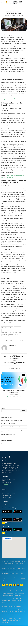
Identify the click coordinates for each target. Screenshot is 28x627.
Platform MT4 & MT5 (7, 497)
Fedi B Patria (12, 15)
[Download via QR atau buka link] (7, 511)
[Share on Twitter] (19, 340)
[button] (2, 384)
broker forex (17, 327)
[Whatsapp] (21, 585)
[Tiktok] (14, 585)
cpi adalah (4, 334)
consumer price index (17, 332)
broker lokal (18, 329)
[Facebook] (3, 585)
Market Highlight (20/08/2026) (8, 434)
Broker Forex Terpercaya (7, 329)
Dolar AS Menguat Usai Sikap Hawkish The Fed (11, 427)
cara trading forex (6, 332)
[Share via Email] (22, 340)
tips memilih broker (13, 334)
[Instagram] (7, 585)
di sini (12, 322)
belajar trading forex (7, 327)
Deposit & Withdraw (7, 495)
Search (3, 408)
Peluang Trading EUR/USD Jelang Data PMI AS (11, 420)
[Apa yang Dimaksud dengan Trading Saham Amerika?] (14, 380)
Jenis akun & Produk (7, 492)
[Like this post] (16, 340)
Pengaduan (5, 484)
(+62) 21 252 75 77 (6, 482)
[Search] (26, 2)
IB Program (5, 504)
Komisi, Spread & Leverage (9, 493)
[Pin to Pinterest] (20, 340)
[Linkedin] (18, 585)
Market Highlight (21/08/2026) (8, 423)
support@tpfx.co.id (10, 479)
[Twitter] (10, 585)
